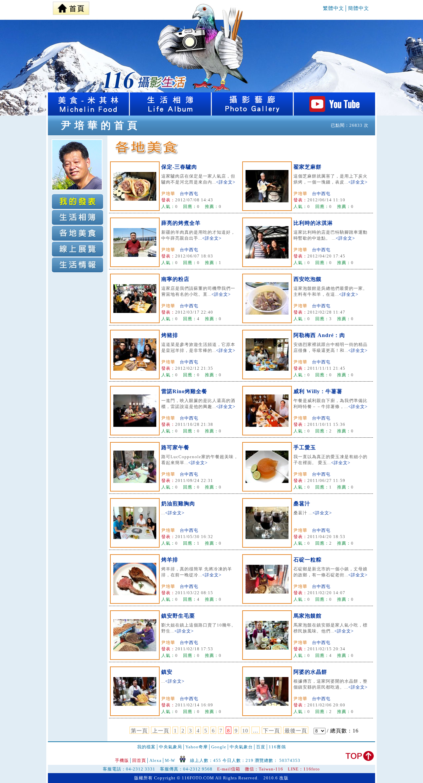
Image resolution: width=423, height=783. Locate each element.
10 (245, 730)
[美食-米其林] (89, 114)
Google (218, 746)
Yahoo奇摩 (196, 746)
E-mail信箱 (228, 768)
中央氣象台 (241, 746)
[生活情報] (77, 265)
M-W (170, 760)
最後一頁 (296, 730)
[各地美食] (77, 233)
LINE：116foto (304, 768)
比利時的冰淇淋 (313, 223)
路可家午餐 (175, 447)
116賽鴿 (277, 746)
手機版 (122, 760)
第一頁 (139, 730)
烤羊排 (169, 559)
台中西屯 (189, 193)
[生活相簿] (171, 114)
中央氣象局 (170, 746)
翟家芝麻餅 (307, 167)
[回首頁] (71, 6)
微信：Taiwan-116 (264, 768)
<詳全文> (225, 182)
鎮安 (167, 672)
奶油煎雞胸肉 (178, 503)
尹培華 (168, 193)
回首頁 (139, 760)
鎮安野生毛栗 (178, 616)
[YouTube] (334, 114)
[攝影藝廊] (253, 114)
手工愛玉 (304, 447)
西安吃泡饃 (307, 279)
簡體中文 (358, 8)
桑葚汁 (301, 503)
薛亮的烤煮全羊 (181, 223)
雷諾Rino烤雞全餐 (184, 391)
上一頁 (160, 730)
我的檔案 (146, 746)
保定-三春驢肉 (179, 167)
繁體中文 (333, 8)
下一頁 (271, 730)
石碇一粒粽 (307, 559)
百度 (260, 746)
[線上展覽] (77, 249)
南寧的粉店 (175, 279)
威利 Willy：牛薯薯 (317, 391)
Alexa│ (157, 760)
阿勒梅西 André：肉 (319, 335)
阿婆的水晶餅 (310, 672)
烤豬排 (169, 335)
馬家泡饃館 (307, 616)
